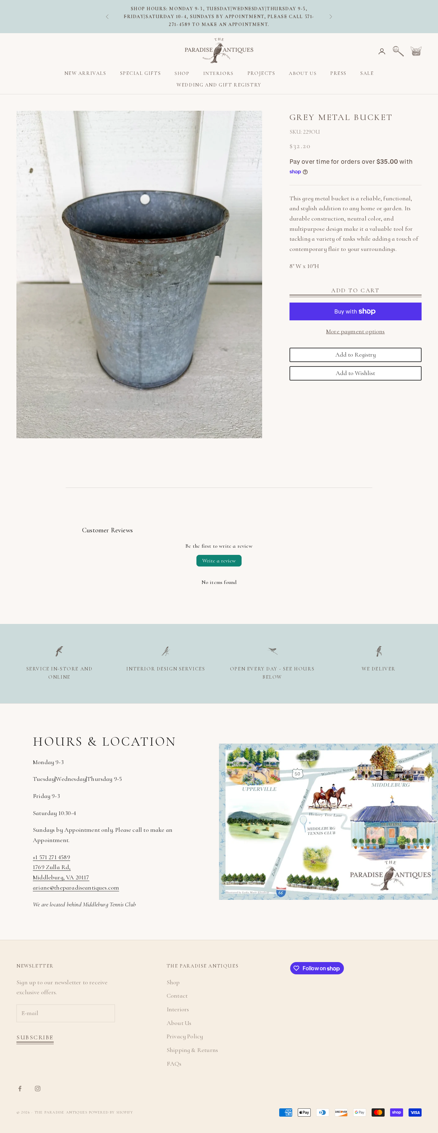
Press (338, 73)
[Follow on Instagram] (37, 1088)
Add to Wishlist (355, 373)
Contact (177, 995)
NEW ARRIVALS (85, 73)
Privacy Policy (185, 1036)
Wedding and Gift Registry (219, 85)
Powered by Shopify (111, 1112)
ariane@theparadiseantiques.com (76, 887)
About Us (303, 73)
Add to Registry (355, 354)
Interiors (218, 73)
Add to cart (355, 290)
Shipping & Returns (192, 1050)
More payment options (355, 331)
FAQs (174, 1063)
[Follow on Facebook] (19, 1088)
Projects (261, 73)
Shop (182, 73)
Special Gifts (140, 73)
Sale (367, 73)
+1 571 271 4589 (51, 857)
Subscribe (35, 1037)
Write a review (219, 560)
